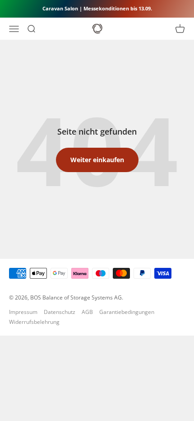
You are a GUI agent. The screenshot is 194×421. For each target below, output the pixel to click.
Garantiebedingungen (126, 312)
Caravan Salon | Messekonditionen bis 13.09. (97, 8)
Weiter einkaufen (97, 159)
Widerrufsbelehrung (34, 322)
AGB (87, 312)
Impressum (23, 312)
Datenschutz (59, 312)
